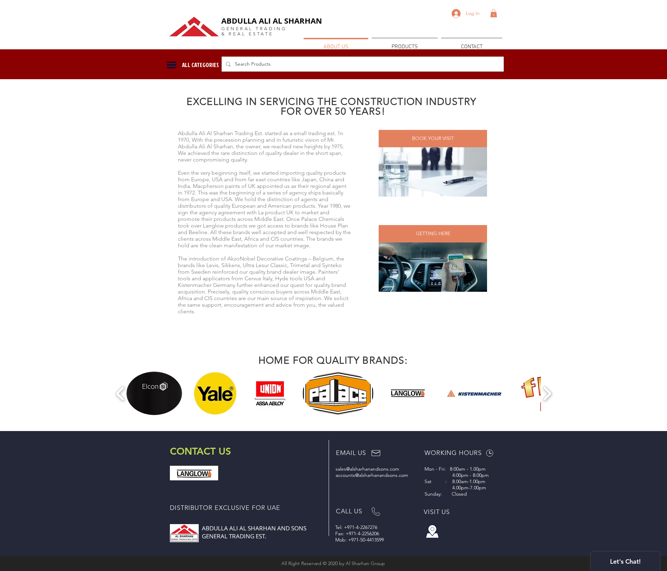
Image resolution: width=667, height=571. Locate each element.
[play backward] (120, 393)
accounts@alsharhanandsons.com (372, 475)
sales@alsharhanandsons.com (367, 469)
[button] (493, 13)
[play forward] (547, 393)
